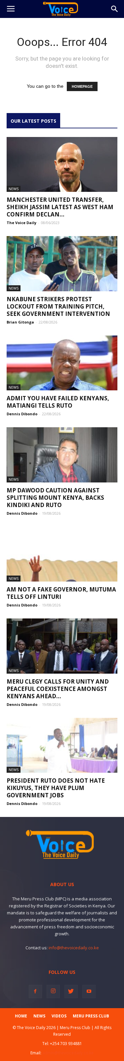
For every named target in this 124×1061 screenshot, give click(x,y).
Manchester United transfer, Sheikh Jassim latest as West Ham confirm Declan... (60, 207)
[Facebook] (35, 991)
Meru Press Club (91, 1016)
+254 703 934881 (66, 1043)
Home (21, 1016)
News (14, 188)
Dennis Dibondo (22, 413)
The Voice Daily (21, 222)
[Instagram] (53, 991)
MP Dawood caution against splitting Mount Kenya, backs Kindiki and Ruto (55, 497)
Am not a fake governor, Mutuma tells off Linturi (61, 593)
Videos (59, 1016)
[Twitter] (71, 991)
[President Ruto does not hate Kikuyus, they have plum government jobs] (62, 745)
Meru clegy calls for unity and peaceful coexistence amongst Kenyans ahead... (58, 689)
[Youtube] (89, 991)
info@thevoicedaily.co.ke (74, 948)
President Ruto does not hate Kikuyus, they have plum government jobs (56, 788)
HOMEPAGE (82, 86)
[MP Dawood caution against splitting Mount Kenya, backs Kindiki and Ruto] (62, 454)
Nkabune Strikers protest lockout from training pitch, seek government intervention (58, 306)
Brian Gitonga (20, 322)
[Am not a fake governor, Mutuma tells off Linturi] (62, 554)
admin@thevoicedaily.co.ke (68, 1053)
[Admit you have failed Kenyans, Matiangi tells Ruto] (62, 362)
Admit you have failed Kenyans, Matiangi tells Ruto (58, 401)
